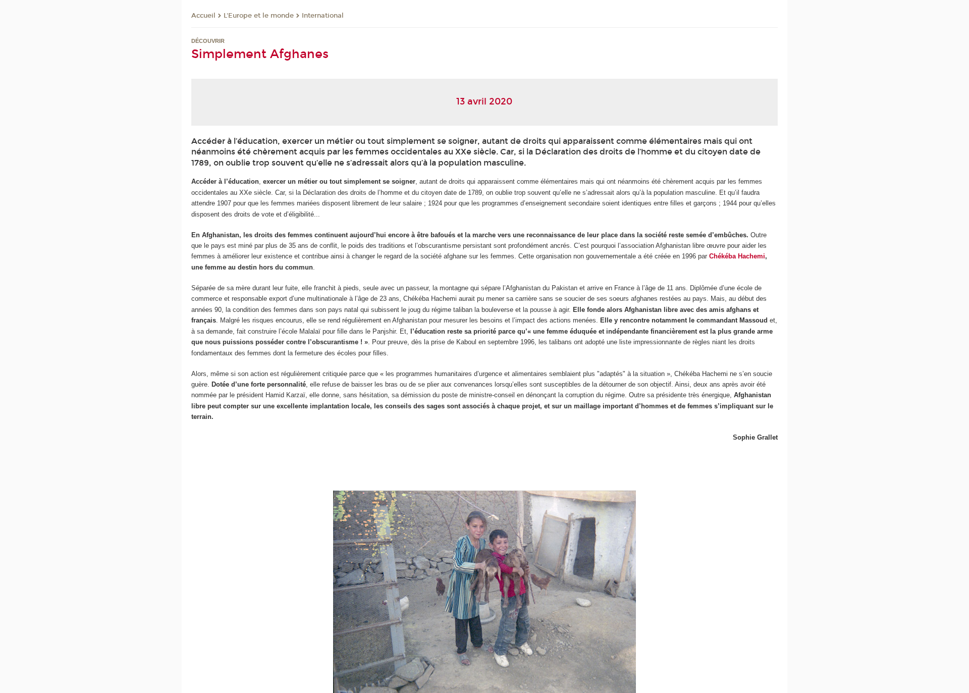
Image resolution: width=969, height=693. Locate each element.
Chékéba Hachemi (737, 256)
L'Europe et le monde (259, 16)
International (323, 16)
